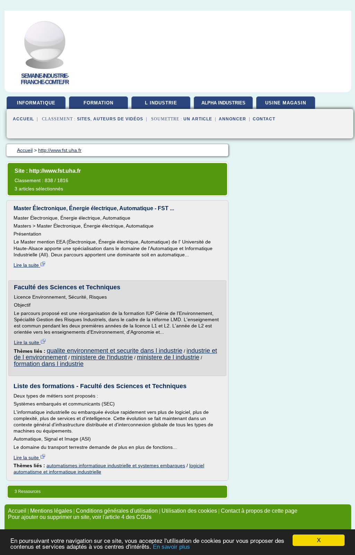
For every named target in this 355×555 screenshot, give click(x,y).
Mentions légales (51, 511)
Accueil (23, 119)
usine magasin (285, 102)
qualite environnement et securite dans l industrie (114, 350)
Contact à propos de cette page (259, 511)
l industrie (161, 102)
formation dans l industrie (49, 363)
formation (98, 102)
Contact (264, 119)
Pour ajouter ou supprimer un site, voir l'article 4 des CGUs (79, 517)
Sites (83, 119)
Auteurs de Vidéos (118, 119)
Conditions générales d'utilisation (117, 511)
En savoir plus (171, 547)
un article (197, 119)
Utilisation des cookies (189, 511)
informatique (36, 102)
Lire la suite (27, 265)
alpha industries (223, 102)
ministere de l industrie (168, 357)
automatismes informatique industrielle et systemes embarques (115, 465)
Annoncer (232, 119)
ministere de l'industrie (102, 357)
